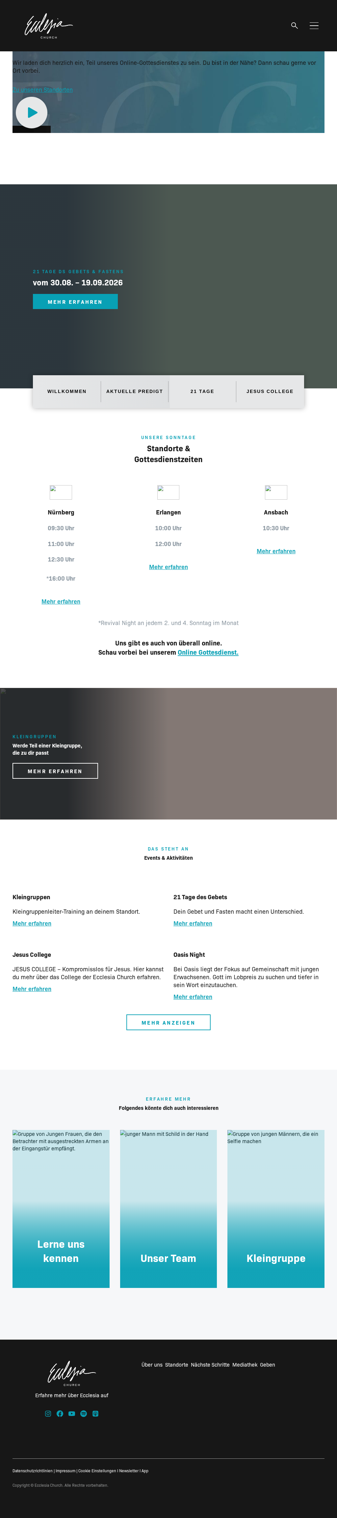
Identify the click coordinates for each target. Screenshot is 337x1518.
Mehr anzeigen (168, 1022)
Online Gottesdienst (207, 651)
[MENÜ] (313, 25)
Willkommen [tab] (67, 391)
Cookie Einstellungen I (98, 1470)
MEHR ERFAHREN (75, 301)
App (145, 1470)
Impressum (65, 1470)
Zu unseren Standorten (43, 89)
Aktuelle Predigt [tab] (134, 391)
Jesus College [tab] (270, 391)
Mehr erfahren (60, 601)
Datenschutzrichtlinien (33, 1470)
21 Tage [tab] (202, 391)
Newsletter (129, 1470)
